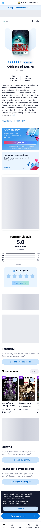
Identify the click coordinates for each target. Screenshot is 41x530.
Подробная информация (13, 121)
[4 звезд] (26, 276)
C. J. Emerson (20, 71)
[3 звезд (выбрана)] (14, 62)
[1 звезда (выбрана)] (10, 62)
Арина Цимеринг (8, 409)
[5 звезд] (32, 276)
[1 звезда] (8, 276)
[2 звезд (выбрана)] (12, 62)
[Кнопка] (15, 379)
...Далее (23, 504)
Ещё (13, 115)
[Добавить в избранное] (33, 21)
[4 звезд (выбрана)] (16, 62)
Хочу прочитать (18, 516)
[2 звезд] (14, 276)
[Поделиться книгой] (37, 21)
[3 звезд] (20, 276)
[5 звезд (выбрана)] (18, 62)
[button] (20, 42)
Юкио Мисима (25, 407)
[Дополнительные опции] (37, 516)
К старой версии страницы (19, 8)
